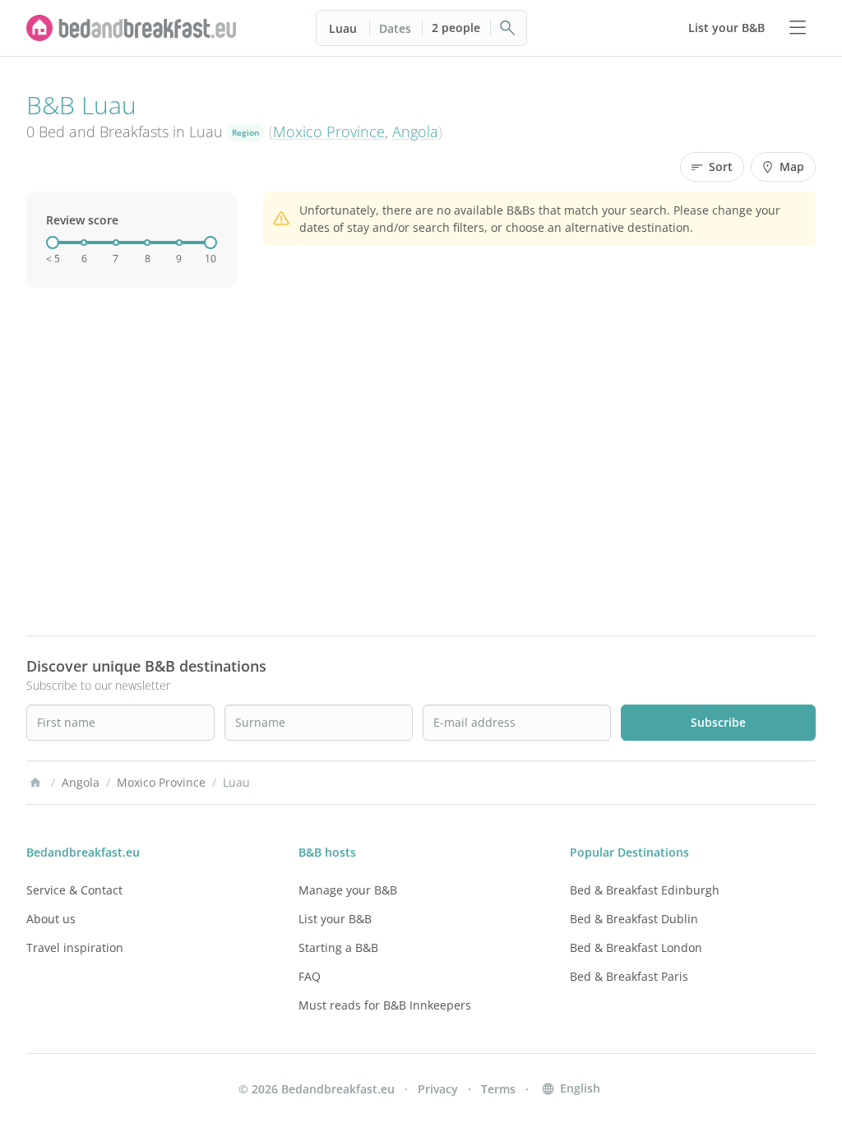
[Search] (508, 28)
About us (51, 919)
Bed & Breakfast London (636, 947)
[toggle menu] (797, 28)
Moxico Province (329, 131)
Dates (395, 28)
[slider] (52, 242)
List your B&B (335, 919)
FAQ (309, 976)
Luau (343, 28)
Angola (415, 131)
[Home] (35, 782)
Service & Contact (74, 890)
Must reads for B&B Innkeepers (384, 1005)
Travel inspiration (74, 947)
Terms (498, 1089)
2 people (456, 27)
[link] (131, 28)
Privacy (438, 1089)
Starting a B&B (338, 947)
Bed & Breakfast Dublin (634, 919)
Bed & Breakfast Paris (629, 976)
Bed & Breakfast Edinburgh (644, 890)
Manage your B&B (347, 890)
